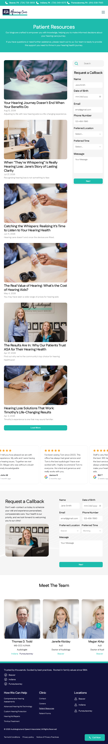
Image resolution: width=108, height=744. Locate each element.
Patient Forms (45, 713)
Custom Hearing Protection (15, 711)
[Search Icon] (88, 64)
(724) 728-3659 (27, 2)
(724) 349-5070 (58, 2)
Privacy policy (28, 737)
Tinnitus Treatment (11, 721)
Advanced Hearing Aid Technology (18, 706)
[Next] (98, 625)
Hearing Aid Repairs (12, 716)
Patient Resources (46, 708)
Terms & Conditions (12, 737)
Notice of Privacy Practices (47, 737)
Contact (42, 698)
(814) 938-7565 (96, 2)
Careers (42, 703)
